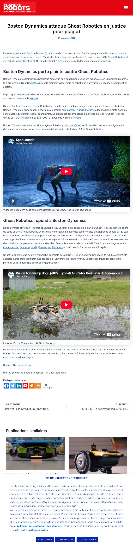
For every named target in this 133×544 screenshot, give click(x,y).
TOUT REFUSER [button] (65, 539)
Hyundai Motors (84, 110)
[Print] (32, 386)
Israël (34, 247)
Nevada (77, 117)
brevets (62, 61)
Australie (25, 247)
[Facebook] (6, 386)
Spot (29, 53)
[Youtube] (25, 386)
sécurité (34, 98)
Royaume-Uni (10, 247)
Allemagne (44, 247)
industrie (33, 83)
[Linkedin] (19, 386)
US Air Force (23, 117)
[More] (38, 386)
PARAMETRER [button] (45, 539)
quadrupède (19, 53)
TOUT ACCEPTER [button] (87, 539)
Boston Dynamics (46, 53)
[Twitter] (13, 386)
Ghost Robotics (116, 57)
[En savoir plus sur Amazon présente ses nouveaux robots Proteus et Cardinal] (35, 453)
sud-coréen (68, 110)
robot (9, 53)
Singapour (57, 247)
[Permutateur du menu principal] (126, 7)
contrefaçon (74, 125)
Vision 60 (21, 61)
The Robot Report (22, 365)
